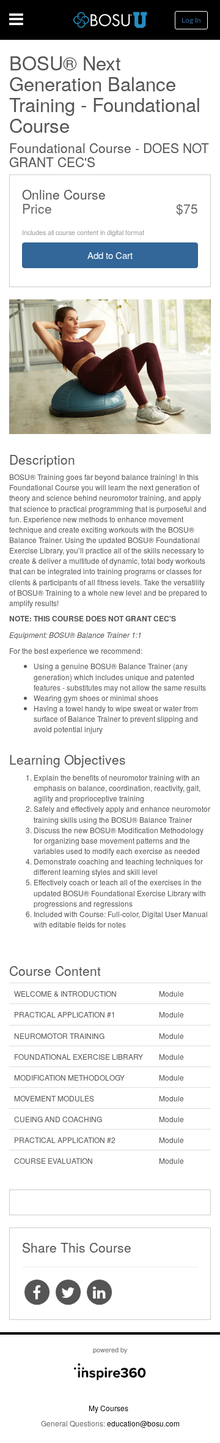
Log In (191, 20)
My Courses (108, 1408)
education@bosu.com (143, 1423)
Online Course (64, 194)
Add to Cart (110, 255)
